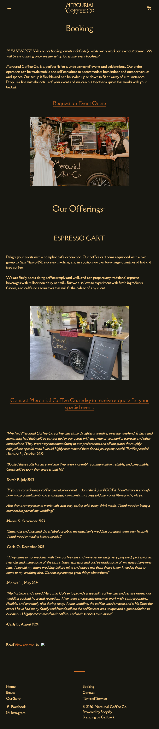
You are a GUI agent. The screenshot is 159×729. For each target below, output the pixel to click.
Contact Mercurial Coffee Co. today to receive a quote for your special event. (79, 404)
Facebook (17, 706)
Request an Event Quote (79, 103)
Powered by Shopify (97, 712)
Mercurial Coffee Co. (110, 706)
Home (11, 686)
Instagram (17, 712)
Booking (88, 686)
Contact (88, 692)
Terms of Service (95, 698)
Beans (10, 692)
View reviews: (24, 645)
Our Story (13, 698)
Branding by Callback (98, 717)
